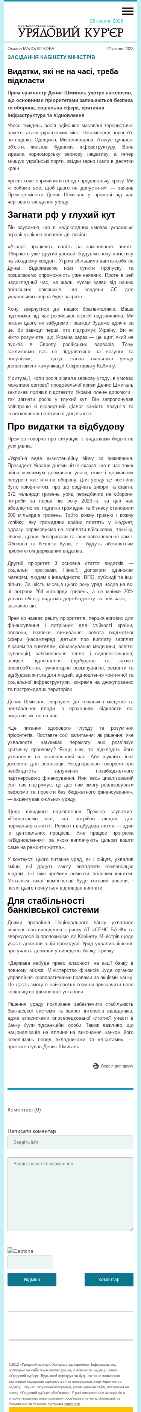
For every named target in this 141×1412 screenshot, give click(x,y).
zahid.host (72, 1404)
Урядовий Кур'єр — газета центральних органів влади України (70, 27)
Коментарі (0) (24, 1110)
